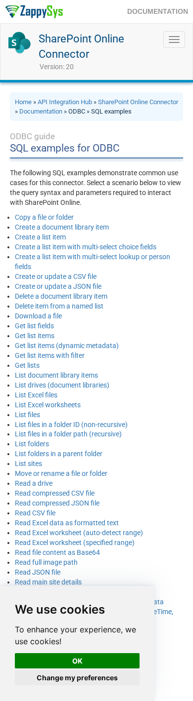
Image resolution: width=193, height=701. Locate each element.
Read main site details (48, 582)
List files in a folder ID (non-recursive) (71, 424)
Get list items (34, 336)
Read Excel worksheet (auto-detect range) (79, 533)
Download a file (38, 316)
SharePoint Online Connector (138, 102)
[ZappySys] (34, 11)
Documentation (40, 111)
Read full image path (46, 562)
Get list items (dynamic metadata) (67, 346)
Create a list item (40, 237)
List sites (28, 463)
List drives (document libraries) (62, 385)
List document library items (56, 375)
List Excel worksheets (48, 405)
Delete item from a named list (59, 306)
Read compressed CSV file (55, 493)
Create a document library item (62, 227)
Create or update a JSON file (58, 286)
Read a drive (33, 483)
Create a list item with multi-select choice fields (85, 247)
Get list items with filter (50, 355)
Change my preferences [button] (77, 677)
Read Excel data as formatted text (67, 523)
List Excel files (36, 395)
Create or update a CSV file (55, 276)
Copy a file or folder (44, 217)
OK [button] (77, 661)
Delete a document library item (61, 296)
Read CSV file (35, 513)
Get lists (27, 365)
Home (23, 102)
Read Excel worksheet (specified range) (75, 542)
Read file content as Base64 (57, 552)
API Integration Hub (65, 102)
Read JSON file (37, 572)
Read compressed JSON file (57, 503)
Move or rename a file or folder (61, 473)
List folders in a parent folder (58, 454)
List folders (32, 444)
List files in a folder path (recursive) (68, 434)
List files (27, 415)
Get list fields (34, 326)
